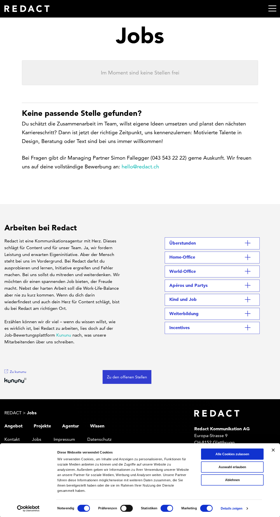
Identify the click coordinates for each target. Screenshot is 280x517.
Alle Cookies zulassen (232, 454)
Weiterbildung (184, 313)
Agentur (70, 426)
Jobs (36, 439)
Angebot (13, 426)
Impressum (64, 439)
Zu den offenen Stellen (127, 376)
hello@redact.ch (140, 166)
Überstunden (182, 243)
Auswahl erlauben (232, 467)
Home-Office (182, 257)
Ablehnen (232, 480)
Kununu (63, 335)
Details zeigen (231, 508)
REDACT (12, 412)
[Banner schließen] (273, 450)
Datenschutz (99, 439)
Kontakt (12, 439)
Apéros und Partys (188, 285)
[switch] (126, 508)
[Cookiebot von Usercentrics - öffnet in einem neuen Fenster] (28, 508)
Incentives (179, 327)
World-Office (182, 271)
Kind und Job (183, 299)
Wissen (97, 426)
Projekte (42, 426)
